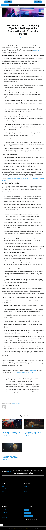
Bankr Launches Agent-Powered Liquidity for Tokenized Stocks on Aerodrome (18, 5)
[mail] (36, 519)
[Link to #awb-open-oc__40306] (2, 1)
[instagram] (28, 519)
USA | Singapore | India (27, 528)
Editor (9, 435)
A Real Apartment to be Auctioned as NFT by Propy (10, 456)
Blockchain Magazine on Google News (24, 372)
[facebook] (24, 519)
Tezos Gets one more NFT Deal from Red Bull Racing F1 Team (11, 433)
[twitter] (26, 519)
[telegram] (34, 519)
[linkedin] (32, 519)
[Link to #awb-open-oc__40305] (43, 1)
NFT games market (37, 50)
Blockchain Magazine (16, 528)
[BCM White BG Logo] (23, 1)
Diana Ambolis (29, 37)
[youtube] (30, 519)
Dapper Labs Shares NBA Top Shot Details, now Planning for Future (33, 434)
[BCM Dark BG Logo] (6, 471)
